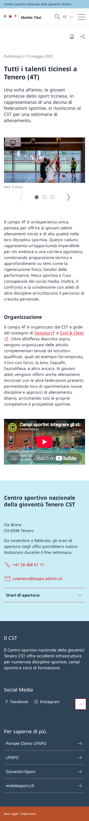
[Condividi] (82, 36)
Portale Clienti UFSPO (26, 743)
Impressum (28, 814)
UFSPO (12, 757)
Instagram (49, 701)
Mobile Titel (31, 17)
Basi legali (11, 814)
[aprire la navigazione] (81, 17)
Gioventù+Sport (21, 771)
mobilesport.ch (20, 785)
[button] (37, 197)
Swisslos (42, 333)
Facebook (19, 701)
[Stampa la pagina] (71, 36)
